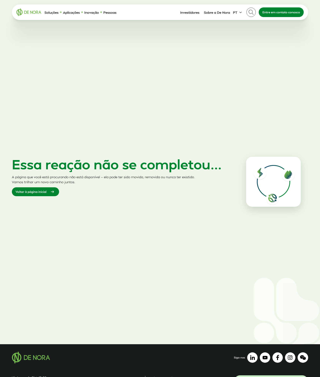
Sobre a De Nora (217, 12)
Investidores (189, 12)
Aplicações (71, 12)
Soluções (51, 12)
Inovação (91, 12)
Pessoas (109, 12)
